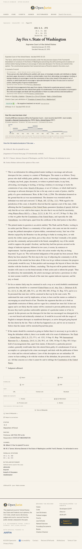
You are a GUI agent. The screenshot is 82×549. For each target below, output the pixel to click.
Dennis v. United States (37, 93)
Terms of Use (72, 540)
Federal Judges (41, 515)
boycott (6, 470)
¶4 (6, 331)
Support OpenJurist (66, 522)
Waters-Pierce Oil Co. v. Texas (25, 213)
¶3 (6, 284)
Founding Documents (43, 526)
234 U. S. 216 (35, 340)
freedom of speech (64, 207)
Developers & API (66, 509)
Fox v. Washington (35, 84)
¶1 (6, 172)
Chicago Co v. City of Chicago (36, 96)
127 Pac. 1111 (52, 200)
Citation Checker (42, 532)
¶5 (6, 368)
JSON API (63, 515)
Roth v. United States (43, 120)
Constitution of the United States (34, 207)
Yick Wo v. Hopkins (18, 96)
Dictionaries (42, 14)
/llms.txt (62, 512)
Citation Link (39, 391)
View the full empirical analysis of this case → (19, 143)
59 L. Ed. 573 (41, 33)
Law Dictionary (41, 512)
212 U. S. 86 (43, 213)
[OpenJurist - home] (41, 8)
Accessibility (24, 540)
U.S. (23, 23)
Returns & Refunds (47, 540)
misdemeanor (7, 475)
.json (13, 485)
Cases (6, 14)
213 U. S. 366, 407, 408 (20, 290)
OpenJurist (6, 23)
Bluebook (66, 391)
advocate (6, 467)
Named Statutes (42, 524)
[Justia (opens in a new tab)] (7, 532)
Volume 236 (16, 23)
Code (14, 14)
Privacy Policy (8, 543)
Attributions (61, 540)
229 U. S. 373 (26, 337)
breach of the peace (36, 188)
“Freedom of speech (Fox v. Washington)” (42, 99)
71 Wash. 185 (40, 200)
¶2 (6, 225)
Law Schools (40, 521)
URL (14, 391)
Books (53, 14)
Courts (22, 14)
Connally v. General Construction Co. (17, 120)
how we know (45, 103)
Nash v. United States (54, 96)
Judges (31, 14)
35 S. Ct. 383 (41, 31)
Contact (35, 540)
